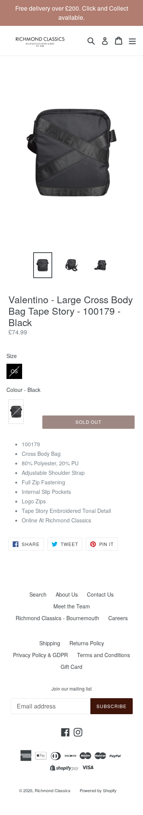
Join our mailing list (71, 688)
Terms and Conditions (103, 655)
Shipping (49, 643)
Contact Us (100, 594)
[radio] (14, 371)
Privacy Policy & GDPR (40, 655)
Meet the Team (71, 606)
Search (38, 594)
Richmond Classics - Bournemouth (57, 618)
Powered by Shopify (98, 790)
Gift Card (71, 666)
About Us (67, 594)
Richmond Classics (53, 790)
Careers (118, 618)
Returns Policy (86, 643)
